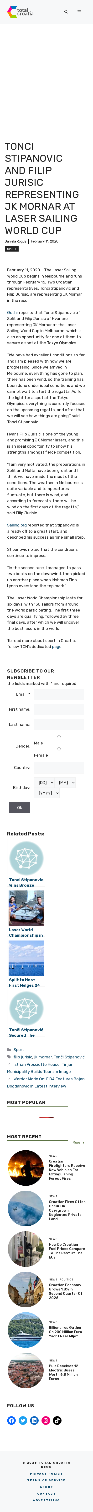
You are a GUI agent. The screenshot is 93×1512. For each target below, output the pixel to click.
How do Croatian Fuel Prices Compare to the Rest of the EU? (67, 1250)
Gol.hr (12, 312)
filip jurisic (23, 1057)
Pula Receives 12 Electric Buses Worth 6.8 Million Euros (63, 1372)
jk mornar (43, 1057)
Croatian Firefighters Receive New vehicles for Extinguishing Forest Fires (67, 1170)
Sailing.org (17, 525)
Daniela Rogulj (15, 241)
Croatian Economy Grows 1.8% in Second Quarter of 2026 (66, 1291)
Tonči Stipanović (69, 1057)
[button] (66, 12)
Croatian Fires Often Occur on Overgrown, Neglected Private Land (67, 1210)
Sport (11, 249)
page (57, 646)
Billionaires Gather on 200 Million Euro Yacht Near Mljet (65, 1331)
